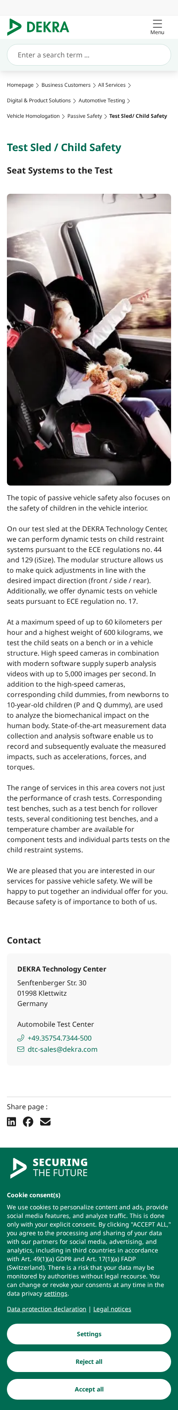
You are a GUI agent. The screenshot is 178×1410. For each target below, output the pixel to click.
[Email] (45, 1121)
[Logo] (41, 27)
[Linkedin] (11, 1121)
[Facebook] (28, 1121)
